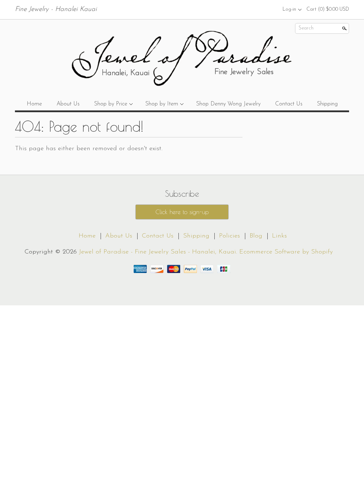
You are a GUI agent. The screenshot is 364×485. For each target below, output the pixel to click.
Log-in (289, 9)
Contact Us (289, 104)
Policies (229, 236)
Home (34, 104)
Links (279, 236)
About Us (68, 104)
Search (306, 28)
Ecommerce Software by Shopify (286, 252)
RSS (244, 9)
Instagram (268, 9)
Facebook (256, 9)
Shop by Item (161, 104)
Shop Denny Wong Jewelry (228, 104)
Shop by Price (110, 104)
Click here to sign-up (182, 212)
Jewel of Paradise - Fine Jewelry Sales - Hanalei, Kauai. (159, 252)
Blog (256, 236)
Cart (327, 9)
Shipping (327, 104)
